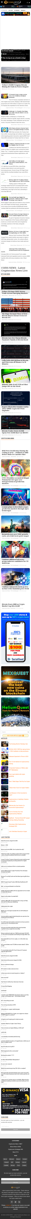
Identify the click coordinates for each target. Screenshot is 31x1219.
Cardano (25, 1159)
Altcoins (13, 1165)
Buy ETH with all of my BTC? (8, 1046)
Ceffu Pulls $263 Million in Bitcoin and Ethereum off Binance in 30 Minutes (15, 362)
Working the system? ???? (7, 1055)
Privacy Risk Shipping (6, 986)
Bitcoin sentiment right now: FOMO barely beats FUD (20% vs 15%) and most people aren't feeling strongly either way (15, 934)
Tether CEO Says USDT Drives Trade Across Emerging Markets (15, 292)
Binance (23, 10)
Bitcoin (11, 10)
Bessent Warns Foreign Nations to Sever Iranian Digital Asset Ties (19, 214)
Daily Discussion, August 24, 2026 (9, 955)
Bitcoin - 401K (4, 845)
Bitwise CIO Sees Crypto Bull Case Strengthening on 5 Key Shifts (19, 232)
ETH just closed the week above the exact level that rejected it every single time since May (13, 928)
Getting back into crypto (7, 906)
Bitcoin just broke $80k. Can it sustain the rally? (12, 849)
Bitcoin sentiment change (7, 964)
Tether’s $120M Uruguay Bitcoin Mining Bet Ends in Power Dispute (15, 86)
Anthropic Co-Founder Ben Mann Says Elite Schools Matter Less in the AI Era (18, 112)
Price (18, 1165)
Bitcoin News (14, 124)
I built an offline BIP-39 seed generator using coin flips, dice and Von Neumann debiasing (14, 901)
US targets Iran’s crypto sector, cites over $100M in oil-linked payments (18, 96)
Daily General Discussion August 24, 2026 (11, 960)
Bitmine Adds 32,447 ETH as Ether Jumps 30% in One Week (15, 385)
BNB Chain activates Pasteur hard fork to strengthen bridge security (19, 128)
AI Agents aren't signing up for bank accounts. (12, 1019)
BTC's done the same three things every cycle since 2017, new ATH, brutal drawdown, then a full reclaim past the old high (15, 1074)
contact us (8, 1205)
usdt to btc (3, 1032)
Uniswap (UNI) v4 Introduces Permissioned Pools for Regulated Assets (15, 250)
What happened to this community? (9, 1051)
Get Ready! (3, 990)
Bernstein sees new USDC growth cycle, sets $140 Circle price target (15, 535)
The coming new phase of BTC (8, 1005)
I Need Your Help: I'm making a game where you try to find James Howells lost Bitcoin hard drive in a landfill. (15, 854)
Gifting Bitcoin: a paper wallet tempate (10, 1009)
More (15, 1152)
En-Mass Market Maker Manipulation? (10, 1059)
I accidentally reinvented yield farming (10, 1036)
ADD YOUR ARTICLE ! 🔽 (15, 735)
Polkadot (6, 1162)
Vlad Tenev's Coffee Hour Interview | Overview (12, 981)
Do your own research (6, 1064)
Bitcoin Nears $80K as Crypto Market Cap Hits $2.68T (13, 605)
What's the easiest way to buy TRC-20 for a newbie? (13, 1068)
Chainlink (6, 1165)
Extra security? (4, 977)
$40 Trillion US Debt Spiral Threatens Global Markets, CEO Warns (18, 162)
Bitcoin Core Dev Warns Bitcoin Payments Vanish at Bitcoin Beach (15, 339)
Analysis (24, 1165)
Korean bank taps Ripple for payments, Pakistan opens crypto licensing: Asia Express (18, 198)
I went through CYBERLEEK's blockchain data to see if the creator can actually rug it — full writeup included (15, 995)
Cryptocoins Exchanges (15, 1149)
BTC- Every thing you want (7, 1000)
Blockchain (19, 262)
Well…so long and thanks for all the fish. (11, 886)
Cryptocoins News (10, 107)
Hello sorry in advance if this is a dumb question (13, 866)
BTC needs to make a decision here (9, 968)
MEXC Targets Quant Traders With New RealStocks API (14, 882)
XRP (12, 1162)
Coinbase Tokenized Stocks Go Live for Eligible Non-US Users (19, 144)
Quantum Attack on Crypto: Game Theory (11, 1023)
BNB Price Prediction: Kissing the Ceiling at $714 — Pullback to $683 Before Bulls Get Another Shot (15, 452)
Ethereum (16, 10)
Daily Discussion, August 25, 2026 (9, 840)
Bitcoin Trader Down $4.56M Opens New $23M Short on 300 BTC (15, 432)
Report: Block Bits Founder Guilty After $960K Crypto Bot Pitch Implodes (15, 408)
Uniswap (18, 1162)
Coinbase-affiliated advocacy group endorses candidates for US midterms (15, 561)
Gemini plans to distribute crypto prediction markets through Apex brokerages (15, 509)
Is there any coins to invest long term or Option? (13, 973)
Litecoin (24, 1162)
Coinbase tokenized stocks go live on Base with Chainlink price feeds (15, 588)
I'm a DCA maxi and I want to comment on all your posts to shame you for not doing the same (15, 922)
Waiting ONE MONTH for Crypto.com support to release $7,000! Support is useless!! (14, 1014)
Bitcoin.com (4, 89)
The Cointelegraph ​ (19, 107)
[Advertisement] (15, 33)
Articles (4, 738)
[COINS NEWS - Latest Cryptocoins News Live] (12, 2)
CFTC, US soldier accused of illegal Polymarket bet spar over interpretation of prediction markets (15, 480)
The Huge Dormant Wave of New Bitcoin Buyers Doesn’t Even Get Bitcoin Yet (14, 315)
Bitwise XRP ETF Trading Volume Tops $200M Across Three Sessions (19, 180)
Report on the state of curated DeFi (9, 896)
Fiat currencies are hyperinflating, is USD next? (12, 1028)
